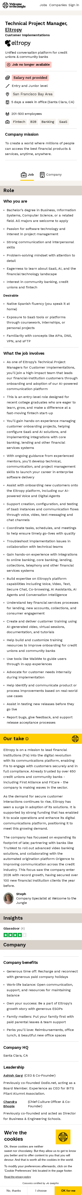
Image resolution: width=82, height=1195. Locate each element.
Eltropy (13, 30)
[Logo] (14, 5)
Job (31, 174)
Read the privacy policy (17, 1176)
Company (54, 174)
